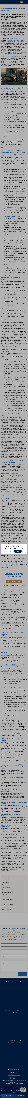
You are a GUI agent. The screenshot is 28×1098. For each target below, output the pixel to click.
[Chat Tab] (14, 549)
